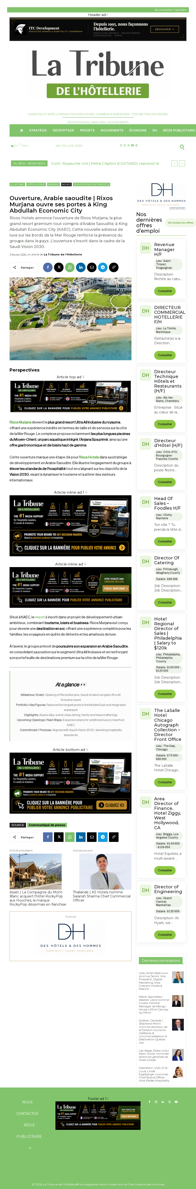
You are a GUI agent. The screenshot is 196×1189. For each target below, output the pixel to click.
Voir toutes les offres (181, 222)
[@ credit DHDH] (98, 40)
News (66, 184)
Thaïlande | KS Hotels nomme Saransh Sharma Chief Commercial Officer (102, 896)
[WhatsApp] (70, 267)
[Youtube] (132, 145)
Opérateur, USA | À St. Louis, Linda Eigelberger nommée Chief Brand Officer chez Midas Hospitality (154, 1074)
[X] (128, 145)
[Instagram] (124, 145)
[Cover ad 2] (70, 525)
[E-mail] (92, 267)
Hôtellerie (36, 184)
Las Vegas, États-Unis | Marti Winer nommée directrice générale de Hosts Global (154, 1055)
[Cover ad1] (70, 783)
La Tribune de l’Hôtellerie (63, 254)
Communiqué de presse (47, 825)
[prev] (174, 163)
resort (40, 617)
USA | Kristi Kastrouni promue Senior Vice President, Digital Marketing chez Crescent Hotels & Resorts (153, 981)
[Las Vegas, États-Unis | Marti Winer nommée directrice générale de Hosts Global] (178, 1055)
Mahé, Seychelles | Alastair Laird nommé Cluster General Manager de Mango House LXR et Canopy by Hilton (154, 1004)
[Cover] (70, 416)
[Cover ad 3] (70, 611)
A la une (17, 184)
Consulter (165, 291)
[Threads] (136, 145)
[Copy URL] (114, 267)
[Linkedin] (81, 267)
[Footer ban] (98, 1115)
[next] (182, 163)
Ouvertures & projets (91, 184)
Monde (53, 184)
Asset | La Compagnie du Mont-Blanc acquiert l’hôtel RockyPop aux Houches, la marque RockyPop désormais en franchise (38, 898)
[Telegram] (103, 267)
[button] (166, 147)
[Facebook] (120, 145)
